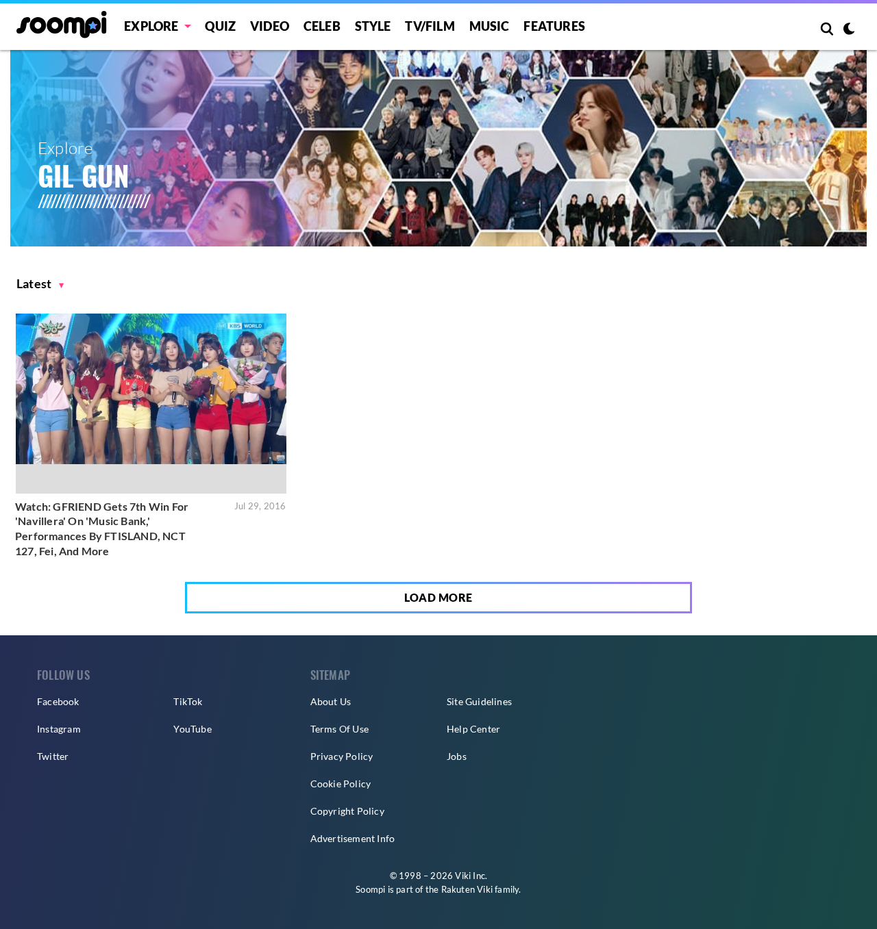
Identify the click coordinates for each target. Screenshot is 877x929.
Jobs (457, 756)
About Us (330, 701)
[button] (40, 284)
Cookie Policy (340, 783)
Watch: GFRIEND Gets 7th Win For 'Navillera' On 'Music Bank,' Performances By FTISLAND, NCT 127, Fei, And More (101, 528)
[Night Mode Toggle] (849, 30)
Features (554, 26)
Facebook (58, 701)
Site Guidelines (479, 701)
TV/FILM (429, 26)
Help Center (473, 729)
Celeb (322, 26)
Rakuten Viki (467, 889)
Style (373, 26)
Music (489, 26)
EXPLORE (151, 26)
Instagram (59, 729)
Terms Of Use (339, 729)
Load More (438, 597)
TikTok (187, 701)
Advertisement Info (352, 838)
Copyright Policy (347, 811)
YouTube (192, 729)
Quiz (220, 26)
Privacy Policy (341, 756)
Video (269, 26)
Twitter (53, 756)
